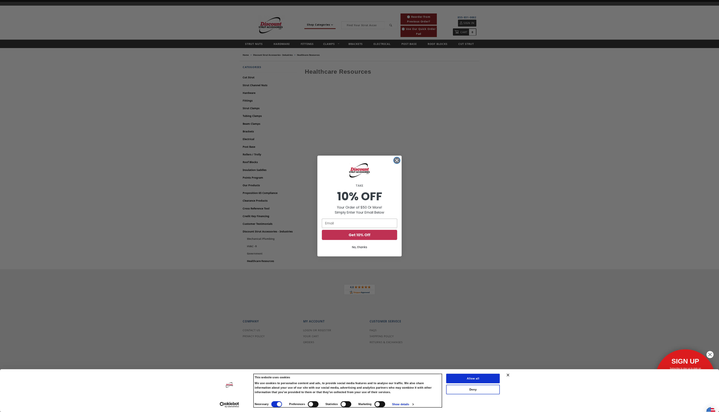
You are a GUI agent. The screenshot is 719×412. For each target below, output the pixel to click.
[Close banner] (508, 375)
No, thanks (359, 247)
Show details (400, 404)
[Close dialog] (397, 160)
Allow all (473, 378)
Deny (473, 389)
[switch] (313, 404)
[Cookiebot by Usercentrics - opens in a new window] (229, 405)
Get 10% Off (359, 235)
